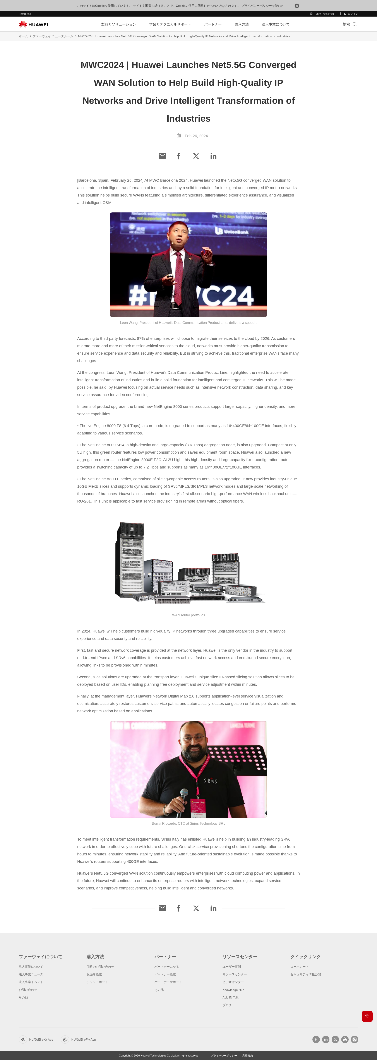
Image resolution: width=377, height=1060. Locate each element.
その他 (23, 997)
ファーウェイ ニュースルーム (53, 36)
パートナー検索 (165, 974)
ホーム (23, 36)
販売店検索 (94, 974)
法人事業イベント (31, 982)
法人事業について (31, 966)
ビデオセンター (233, 982)
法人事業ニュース (31, 974)
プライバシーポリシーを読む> (262, 5)
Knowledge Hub (233, 990)
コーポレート (299, 966)
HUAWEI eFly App (83, 1039)
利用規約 (247, 1055)
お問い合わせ (28, 990)
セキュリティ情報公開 (305, 974)
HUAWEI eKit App (41, 1039)
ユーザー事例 (232, 966)
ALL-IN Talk (230, 997)
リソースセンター (235, 974)
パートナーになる (166, 966)
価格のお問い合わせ (100, 966)
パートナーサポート (168, 982)
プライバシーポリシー (224, 1055)
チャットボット (97, 982)
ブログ (227, 1005)
